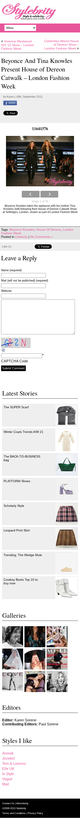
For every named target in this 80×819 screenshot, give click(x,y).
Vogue (7, 779)
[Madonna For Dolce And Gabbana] (57, 681)
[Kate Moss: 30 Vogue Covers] (57, 659)
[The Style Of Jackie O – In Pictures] (12, 636)
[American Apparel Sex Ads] (34, 681)
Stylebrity (21, 808)
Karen (10, 96)
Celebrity (21, 237)
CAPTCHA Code (14, 361)
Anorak (8, 753)
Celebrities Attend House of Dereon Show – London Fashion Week (61, 44)
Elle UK (8, 769)
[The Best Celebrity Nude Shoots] (12, 681)
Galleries (14, 615)
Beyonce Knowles (22, 229)
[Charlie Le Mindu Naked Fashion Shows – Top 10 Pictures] (34, 659)
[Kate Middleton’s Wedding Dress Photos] (12, 659)
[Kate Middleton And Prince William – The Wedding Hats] (57, 636)
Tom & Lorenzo (14, 763)
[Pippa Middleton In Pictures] (34, 636)
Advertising (22, 803)
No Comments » (41, 237)
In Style (8, 774)
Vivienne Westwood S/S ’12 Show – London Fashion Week (17, 44)
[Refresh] (3, 350)
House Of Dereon (48, 229)
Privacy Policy (35, 813)
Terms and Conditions (14, 813)
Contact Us (8, 803)
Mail (5, 784)
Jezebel (8, 758)
